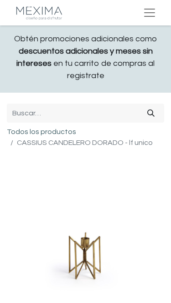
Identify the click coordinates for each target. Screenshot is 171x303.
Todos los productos (41, 131)
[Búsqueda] (151, 113)
